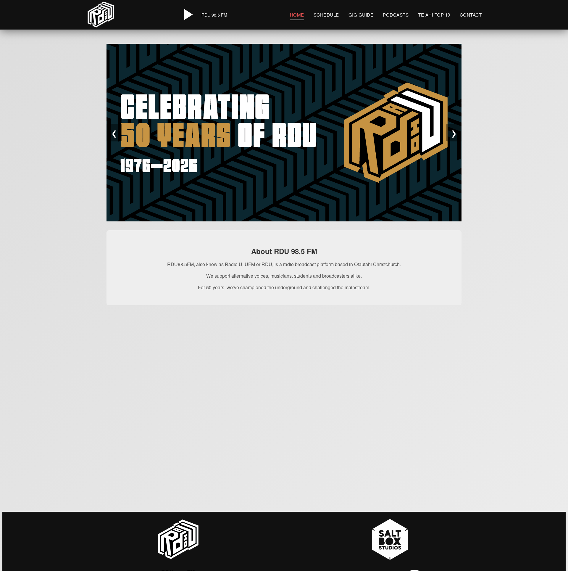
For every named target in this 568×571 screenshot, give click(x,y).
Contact (471, 15)
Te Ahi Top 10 (434, 15)
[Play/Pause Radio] (187, 14)
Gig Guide (361, 15)
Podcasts (396, 15)
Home (297, 15)
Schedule (326, 15)
